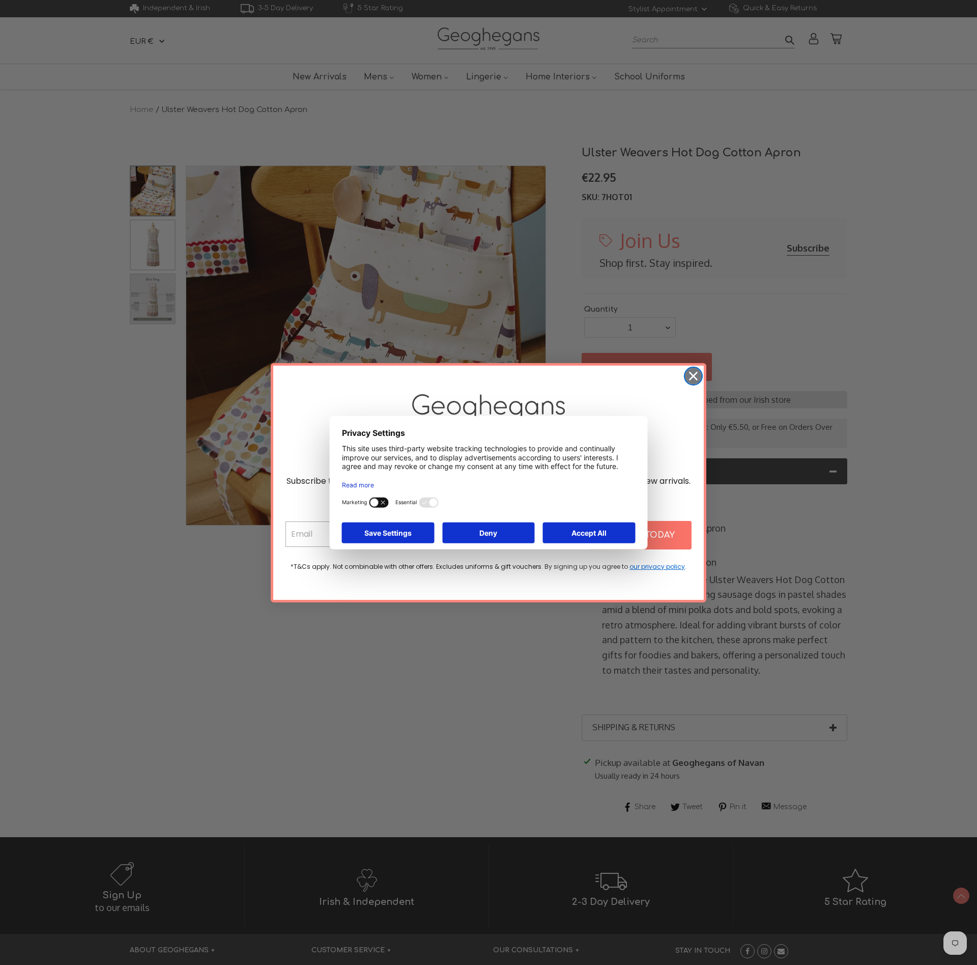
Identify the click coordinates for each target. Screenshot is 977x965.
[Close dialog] (693, 376)
